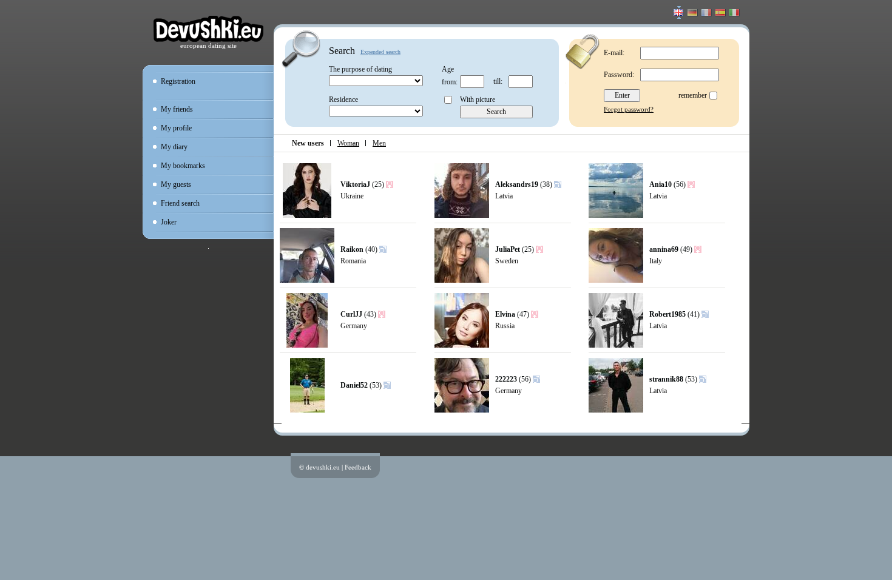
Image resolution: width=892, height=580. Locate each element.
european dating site (208, 45)
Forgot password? (629, 109)
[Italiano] (734, 14)
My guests (176, 184)
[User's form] (307, 215)
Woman (348, 143)
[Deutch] (693, 14)
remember (692, 95)
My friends (177, 109)
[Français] (706, 14)
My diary (174, 147)
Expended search (380, 52)
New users (308, 143)
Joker (169, 222)
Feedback (358, 467)
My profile (176, 128)
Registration (178, 81)
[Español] (720, 14)
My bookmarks (183, 165)
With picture (477, 99)
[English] (679, 14)
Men (379, 143)
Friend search (180, 203)
